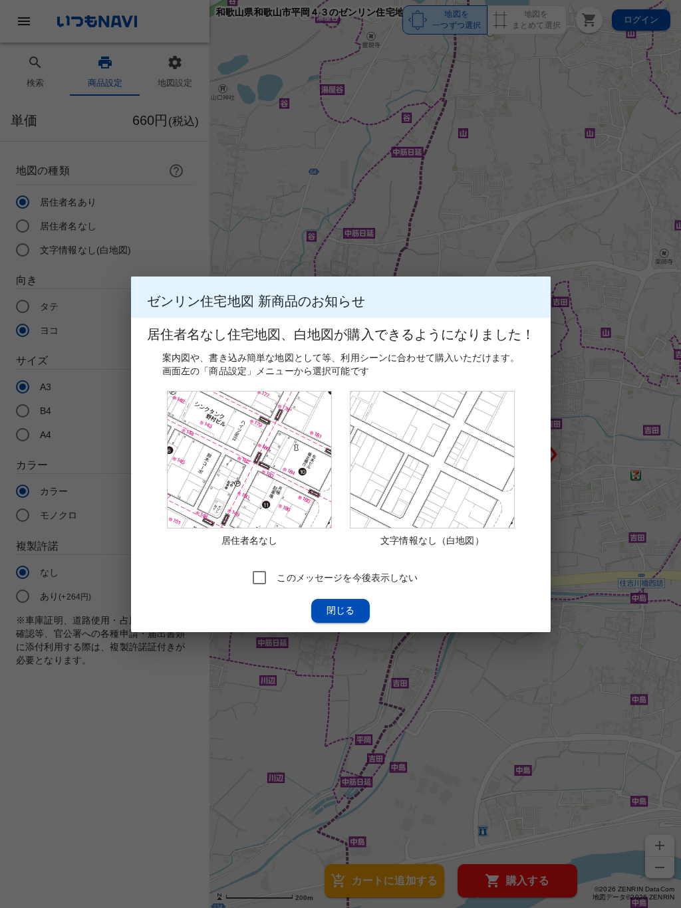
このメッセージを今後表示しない (347, 577)
